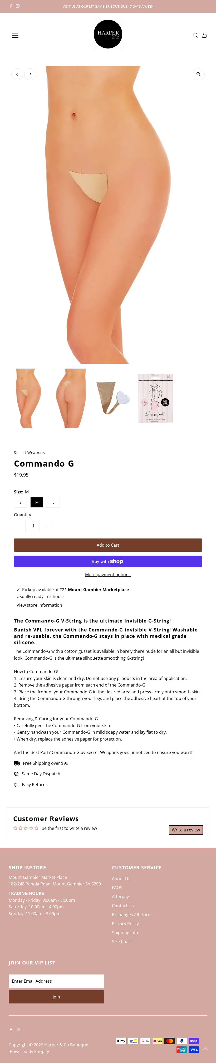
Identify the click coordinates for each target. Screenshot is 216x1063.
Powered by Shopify (29, 1051)
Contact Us (123, 906)
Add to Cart (108, 545)
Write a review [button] (186, 830)
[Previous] (66, 6)
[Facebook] (11, 6)
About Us (121, 878)
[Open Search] (195, 35)
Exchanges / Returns (132, 915)
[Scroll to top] (205, 1048)
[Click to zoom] (199, 74)
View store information (39, 605)
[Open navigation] (32, 35)
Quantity (22, 515)
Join (56, 997)
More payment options (108, 574)
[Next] (150, 6)
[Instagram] (17, 6)
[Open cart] (204, 35)
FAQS (117, 887)
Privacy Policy (125, 924)
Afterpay (120, 896)
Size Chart (122, 941)
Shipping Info (125, 932)
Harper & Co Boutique (66, 1045)
